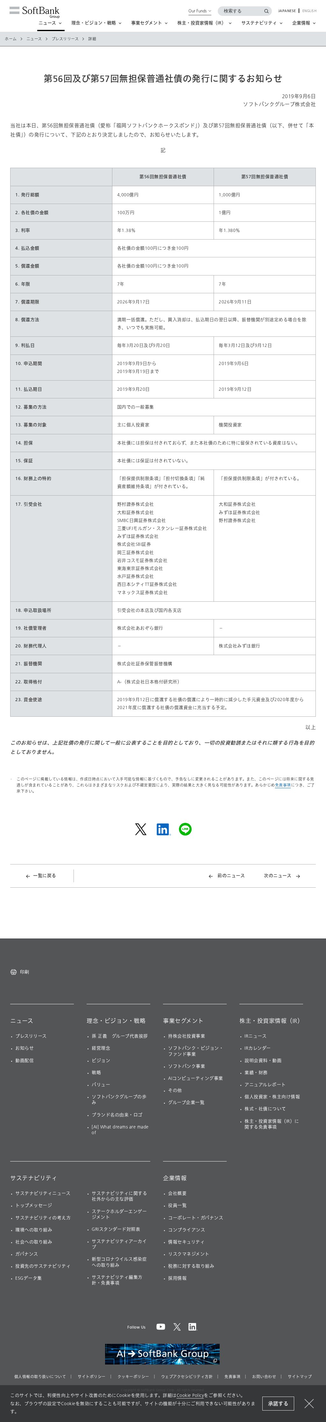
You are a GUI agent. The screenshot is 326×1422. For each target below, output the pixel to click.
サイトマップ (300, 1377)
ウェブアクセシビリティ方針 (187, 1377)
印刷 (24, 971)
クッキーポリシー (133, 1377)
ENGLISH (309, 11)
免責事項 (283, 785)
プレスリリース (65, 39)
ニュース (34, 39)
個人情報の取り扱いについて (40, 1377)
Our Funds (197, 10)
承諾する (278, 1404)
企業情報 (175, 1178)
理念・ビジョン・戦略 (116, 1021)
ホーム (11, 39)
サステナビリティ (33, 1178)
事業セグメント (183, 1021)
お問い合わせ (264, 1377)
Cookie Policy (190, 1395)
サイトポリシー (92, 1377)
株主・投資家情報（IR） (271, 1021)
